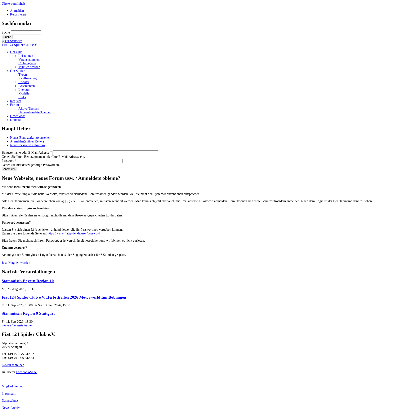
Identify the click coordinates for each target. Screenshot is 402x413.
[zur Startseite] (12, 41)
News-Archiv (11, 407)
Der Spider (17, 71)
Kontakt (15, 120)
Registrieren (18, 14)
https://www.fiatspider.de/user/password (74, 233)
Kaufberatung (27, 78)
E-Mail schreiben (13, 365)
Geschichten (26, 86)
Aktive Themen (28, 108)
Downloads (17, 116)
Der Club (16, 52)
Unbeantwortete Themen (34, 112)
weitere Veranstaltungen (17, 325)
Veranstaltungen (29, 59)
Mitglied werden (29, 67)
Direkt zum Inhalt (13, 3)
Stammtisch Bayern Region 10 (28, 281)
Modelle (23, 93)
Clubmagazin (27, 63)
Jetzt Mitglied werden (16, 262)
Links (22, 97)
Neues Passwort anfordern (27, 145)
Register (23, 82)
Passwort (9, 160)
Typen (22, 74)
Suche (6, 32)
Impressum (9, 393)
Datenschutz (10, 400)
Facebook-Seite (26, 372)
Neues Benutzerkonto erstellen (30, 137)
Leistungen (25, 55)
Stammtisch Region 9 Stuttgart (28, 313)
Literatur (24, 89)
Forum (14, 104)
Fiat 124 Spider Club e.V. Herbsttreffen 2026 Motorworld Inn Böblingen (64, 297)
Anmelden (17, 10)
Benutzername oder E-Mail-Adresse (27, 152)
